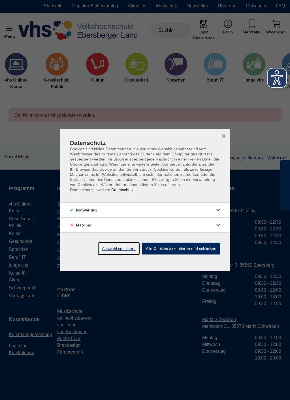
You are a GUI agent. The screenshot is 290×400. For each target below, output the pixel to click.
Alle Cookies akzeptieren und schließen (181, 248)
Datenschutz (122, 189)
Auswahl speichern (119, 248)
